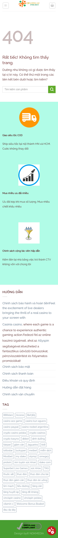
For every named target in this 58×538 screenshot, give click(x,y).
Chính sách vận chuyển (18, 394)
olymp (32, 456)
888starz (8, 415)
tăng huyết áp (11, 492)
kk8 (43, 444)
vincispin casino (12, 497)
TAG (46, 468)
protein (7, 462)
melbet (33, 450)
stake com (45, 462)
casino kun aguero (35, 421)
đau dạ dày (9, 509)
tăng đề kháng (30, 492)
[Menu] (6, 5)
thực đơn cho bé (39, 474)
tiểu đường (23, 486)
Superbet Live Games (15, 468)
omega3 (44, 456)
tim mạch (8, 486)
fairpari (7, 444)
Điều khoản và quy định (18, 380)
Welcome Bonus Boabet (30, 503)
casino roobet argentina (35, 426)
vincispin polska (32, 497)
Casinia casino (12, 324)
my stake (21, 456)
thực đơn (22, 474)
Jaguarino (32, 444)
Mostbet (8, 456)
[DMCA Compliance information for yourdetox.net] (29, 526)
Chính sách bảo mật (16, 366)
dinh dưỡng (38, 438)
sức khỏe (36, 468)
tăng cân (37, 486)
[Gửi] (52, 89)
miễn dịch (45, 450)
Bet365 (31, 415)
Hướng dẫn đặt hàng (16, 387)
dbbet (25, 438)
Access (20, 415)
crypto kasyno (11, 438)
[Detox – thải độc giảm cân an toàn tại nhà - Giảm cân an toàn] (29, 5)
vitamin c (8, 503)
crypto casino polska (14, 432)
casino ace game (12, 421)
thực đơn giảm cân (13, 480)
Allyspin (43, 340)
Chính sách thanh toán (17, 373)
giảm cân (19, 444)
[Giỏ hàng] (52, 5)
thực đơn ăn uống (37, 480)
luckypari (21, 450)
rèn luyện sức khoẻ (25, 462)
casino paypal (11, 426)
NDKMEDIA (37, 533)
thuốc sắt (8, 474)
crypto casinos (37, 432)
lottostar (8, 450)
